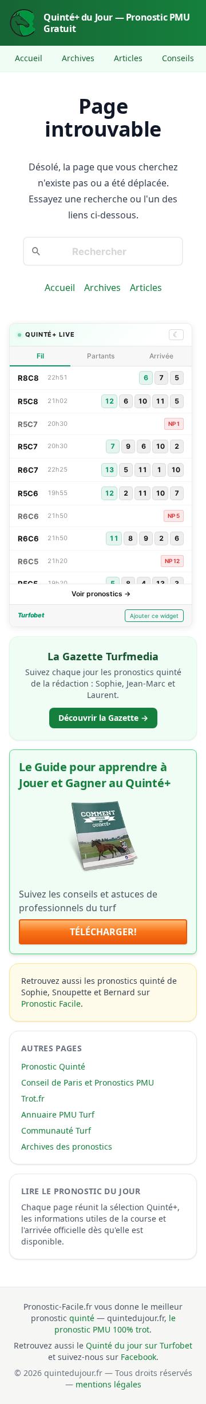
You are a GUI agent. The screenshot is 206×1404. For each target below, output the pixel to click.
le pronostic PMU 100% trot (115, 1324)
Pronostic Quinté (53, 1066)
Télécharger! (103, 932)
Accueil (28, 58)
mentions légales (108, 1384)
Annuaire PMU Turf (57, 1114)
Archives (78, 58)
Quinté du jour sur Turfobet (139, 1345)
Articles (128, 58)
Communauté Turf (56, 1130)
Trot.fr (33, 1098)
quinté (81, 1318)
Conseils (178, 58)
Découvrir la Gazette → (103, 717)
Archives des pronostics (66, 1146)
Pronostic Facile (51, 1003)
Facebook (138, 1356)
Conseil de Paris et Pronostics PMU (87, 1082)
